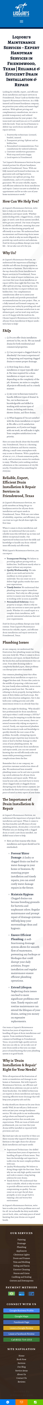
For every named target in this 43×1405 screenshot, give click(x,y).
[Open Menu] (21, 21)
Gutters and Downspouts (21, 1280)
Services (21, 1363)
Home (21, 1355)
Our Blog (21, 1366)
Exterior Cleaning (21, 1269)
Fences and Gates (21, 1273)
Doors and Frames (21, 1258)
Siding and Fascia (21, 1265)
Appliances (21, 1250)
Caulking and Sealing (21, 1276)
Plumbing (21, 1247)
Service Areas (21, 1370)
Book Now (21, 1359)
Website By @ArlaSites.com (21, 1393)
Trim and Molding (21, 1262)
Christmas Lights (21, 1254)
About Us (21, 1374)
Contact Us (21, 1378)
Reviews (21, 1381)
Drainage (21, 1243)
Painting (22, 1239)
